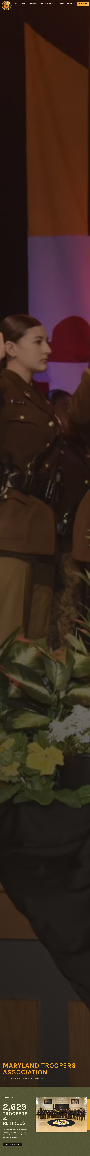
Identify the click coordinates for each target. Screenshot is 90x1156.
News (24, 4)
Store (41, 4)
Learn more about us (12, 1144)
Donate (83, 4)
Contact (60, 4)
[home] (6, 0)
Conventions (32, 4)
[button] (9, 4)
